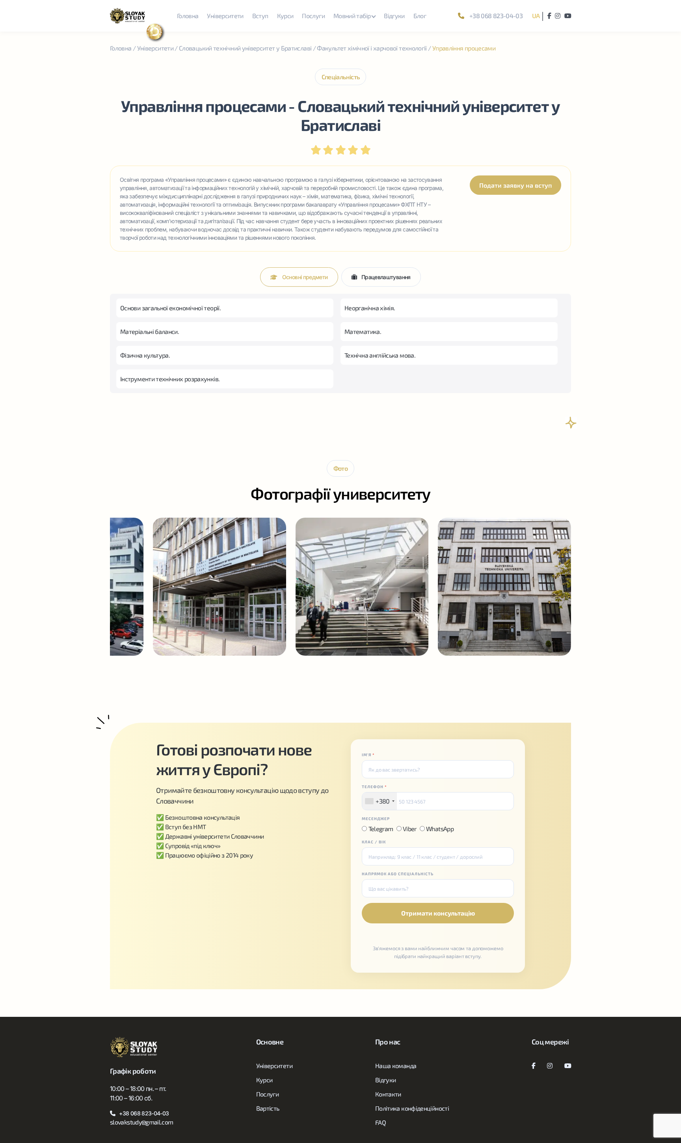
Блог (419, 15)
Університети (225, 15)
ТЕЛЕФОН (374, 786)
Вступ (260, 15)
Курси (285, 15)
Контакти (388, 1094)
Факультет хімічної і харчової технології (371, 48)
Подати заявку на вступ (515, 185)
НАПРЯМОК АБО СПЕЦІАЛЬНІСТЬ (398, 873)
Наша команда (395, 1065)
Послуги (313, 15)
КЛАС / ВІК (374, 841)
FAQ (380, 1122)
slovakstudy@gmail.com (141, 1122)
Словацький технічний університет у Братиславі (245, 48)
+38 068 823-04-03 (495, 15)
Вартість (267, 1108)
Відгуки (394, 15)
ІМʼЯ (368, 754)
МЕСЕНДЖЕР (376, 818)
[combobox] (379, 801)
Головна (188, 15)
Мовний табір (351, 15)
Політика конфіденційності (412, 1108)
